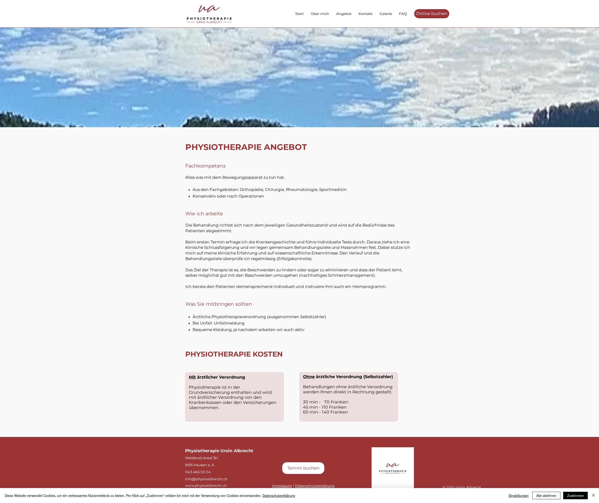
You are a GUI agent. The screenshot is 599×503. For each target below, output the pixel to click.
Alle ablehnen (546, 495)
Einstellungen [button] (519, 495)
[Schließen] (593, 495)
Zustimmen (575, 495)
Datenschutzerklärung (314, 486)
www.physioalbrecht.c (204, 485)
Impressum (282, 486)
